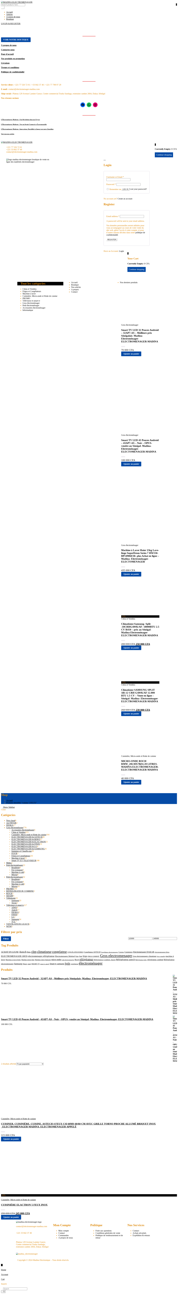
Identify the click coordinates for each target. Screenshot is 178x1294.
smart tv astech (44, 964)
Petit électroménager (31, 305)
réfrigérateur (86, 959)
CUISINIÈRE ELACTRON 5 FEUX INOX (24, 1204)
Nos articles (76, 287)
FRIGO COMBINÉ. (94, 956)
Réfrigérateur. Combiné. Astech (105, 960)
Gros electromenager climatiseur (144, 956)
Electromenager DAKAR (143, 952)
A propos (75, 289)
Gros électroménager (31, 303)
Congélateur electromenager (109, 952)
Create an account (125, 199)
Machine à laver (29, 294)
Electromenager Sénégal (65, 956)
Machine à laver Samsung (43, 960)
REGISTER (111, 240)
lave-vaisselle (161, 956)
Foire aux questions (104, 1231)
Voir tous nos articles (7, 134)
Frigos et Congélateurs (32, 291)
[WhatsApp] (89, 104)
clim (33, 951)
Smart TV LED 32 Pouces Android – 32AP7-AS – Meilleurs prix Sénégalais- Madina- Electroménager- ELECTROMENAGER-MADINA (140, 336)
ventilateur (74, 964)
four (80, 956)
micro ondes (56, 959)
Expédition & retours (141, 1235)
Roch (77, 960)
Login (121, 251)
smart (29, 964)
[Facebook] (82, 104)
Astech (22, 951)
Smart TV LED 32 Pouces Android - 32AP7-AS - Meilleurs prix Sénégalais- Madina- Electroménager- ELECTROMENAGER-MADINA (74, 978)
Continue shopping (136, 269)
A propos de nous (65, 1238)
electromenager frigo (162, 952)
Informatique (28, 310)
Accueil (9, 12)
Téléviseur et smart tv (31, 301)
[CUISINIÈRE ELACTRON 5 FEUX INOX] (27, 1193)
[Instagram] (95, 104)
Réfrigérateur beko (141, 960)
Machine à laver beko (13, 960)
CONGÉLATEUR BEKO (75, 952)
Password (111, 184)
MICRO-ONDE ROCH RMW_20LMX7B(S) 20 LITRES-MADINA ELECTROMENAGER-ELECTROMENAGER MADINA (140, 765)
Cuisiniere (128, 952)
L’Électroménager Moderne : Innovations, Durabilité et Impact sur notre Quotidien (27, 129)
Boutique (10, 19)
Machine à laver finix (27, 960)
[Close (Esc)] (105, 160)
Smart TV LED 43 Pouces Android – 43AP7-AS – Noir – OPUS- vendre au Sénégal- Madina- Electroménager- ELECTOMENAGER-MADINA (140, 446)
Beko (29, 952)
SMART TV (35, 964)
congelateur (59, 951)
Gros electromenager (116, 955)
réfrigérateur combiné (155, 960)
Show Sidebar (9, 807)
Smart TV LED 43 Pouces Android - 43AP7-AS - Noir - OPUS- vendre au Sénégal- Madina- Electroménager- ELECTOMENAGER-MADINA (77, 1019)
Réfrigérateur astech (125, 959)
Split (67, 963)
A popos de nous (13, 17)
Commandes (63, 1235)
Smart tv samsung (57, 964)
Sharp (25, 964)
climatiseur (44, 951)
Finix (77, 956)
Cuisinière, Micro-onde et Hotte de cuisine (40, 296)
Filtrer (6, 939)
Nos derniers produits (128, 282)
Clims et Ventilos (29, 289)
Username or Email (115, 177)
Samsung (18, 963)
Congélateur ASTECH (92, 952)
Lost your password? (138, 189)
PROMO (26, 298)
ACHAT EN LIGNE (10, 952)
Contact (74, 292)
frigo (85, 956)
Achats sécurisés (139, 1233)
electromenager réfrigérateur (41, 956)
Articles (9, 14)
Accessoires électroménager (34, 308)
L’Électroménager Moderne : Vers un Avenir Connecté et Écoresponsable (24, 124)
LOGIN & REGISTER (10, 23)
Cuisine (121, 952)
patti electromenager (68, 960)
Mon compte (63, 1231)
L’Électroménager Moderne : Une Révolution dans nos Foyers (20, 119)
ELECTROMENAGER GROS (14, 956)
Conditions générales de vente (108, 1233)
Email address (112, 216)
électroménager (91, 963)
